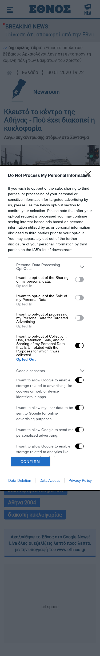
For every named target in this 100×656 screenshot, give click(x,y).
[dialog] (50, 328)
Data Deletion (19, 480)
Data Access (49, 480)
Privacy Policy (80, 480)
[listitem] (50, 266)
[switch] (79, 279)
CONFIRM (30, 462)
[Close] (90, 176)
